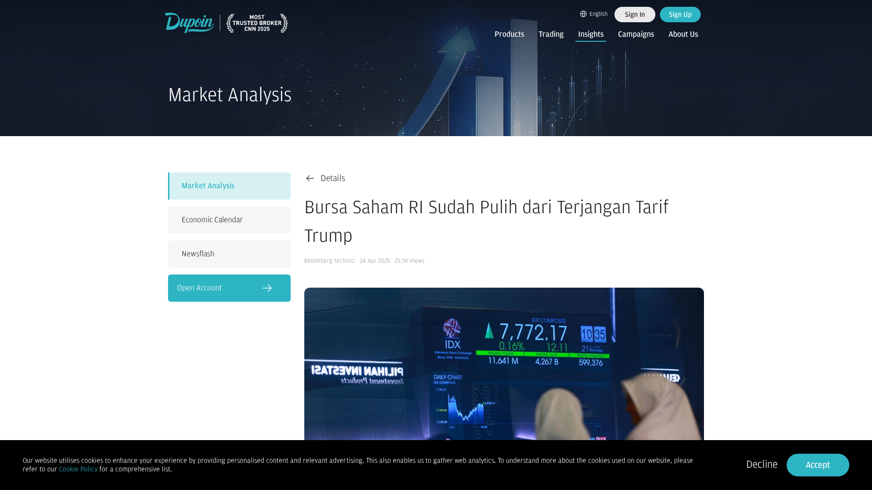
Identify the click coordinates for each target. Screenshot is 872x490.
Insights (591, 34)
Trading (551, 34)
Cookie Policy (78, 469)
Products (509, 34)
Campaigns (636, 34)
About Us (683, 34)
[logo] (226, 23)
